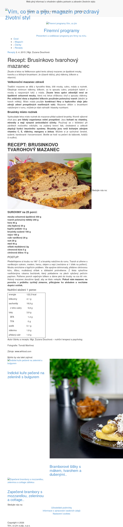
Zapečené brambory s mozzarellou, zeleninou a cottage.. (26, 495)
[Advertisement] (104, 144)
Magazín (31, 11)
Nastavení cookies (61, 513)
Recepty (19, 47)
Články (18, 44)
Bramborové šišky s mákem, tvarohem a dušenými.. (65, 470)
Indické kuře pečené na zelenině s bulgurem (26, 374)
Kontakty (80, 11)
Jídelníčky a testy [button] (48, 11)
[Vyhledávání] (88, 14)
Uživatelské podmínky (61, 507)
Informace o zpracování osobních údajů (61, 510)
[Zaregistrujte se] (88, 9)
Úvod (16, 38)
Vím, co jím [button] (66, 11)
